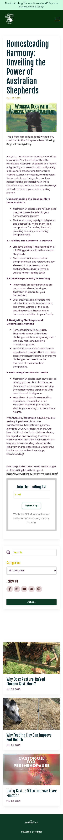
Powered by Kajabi (31, 831)
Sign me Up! (31, 505)
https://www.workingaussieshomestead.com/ (32, 473)
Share (32, 602)
